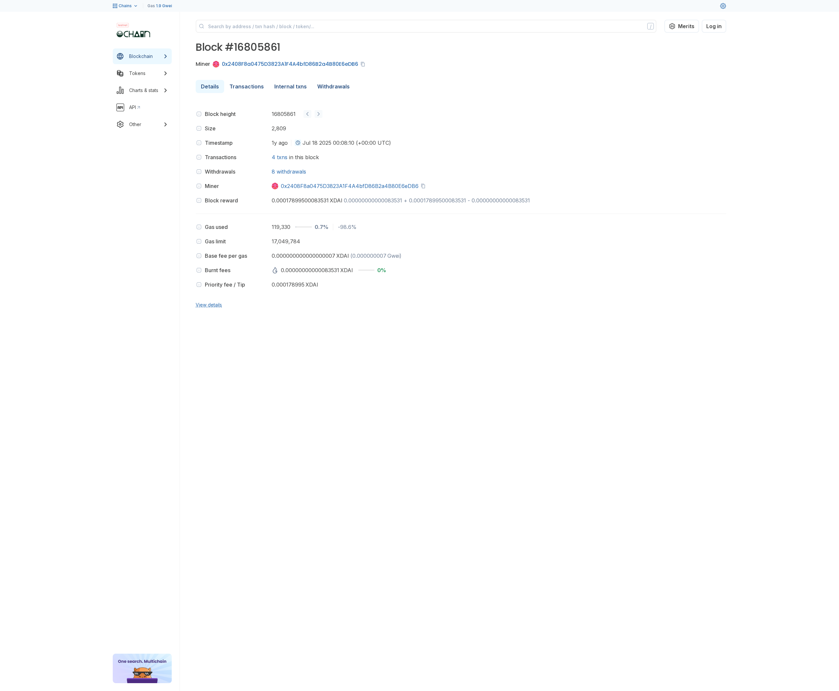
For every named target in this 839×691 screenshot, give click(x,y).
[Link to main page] (133, 34)
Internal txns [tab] (290, 86)
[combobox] (298, 143)
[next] (318, 114)
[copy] (364, 64)
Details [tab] (210, 86)
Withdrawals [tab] (333, 86)
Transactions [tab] (246, 86)
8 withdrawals (289, 171)
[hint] (199, 114)
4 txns (279, 157)
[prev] (307, 114)
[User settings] (723, 6)
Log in (714, 26)
